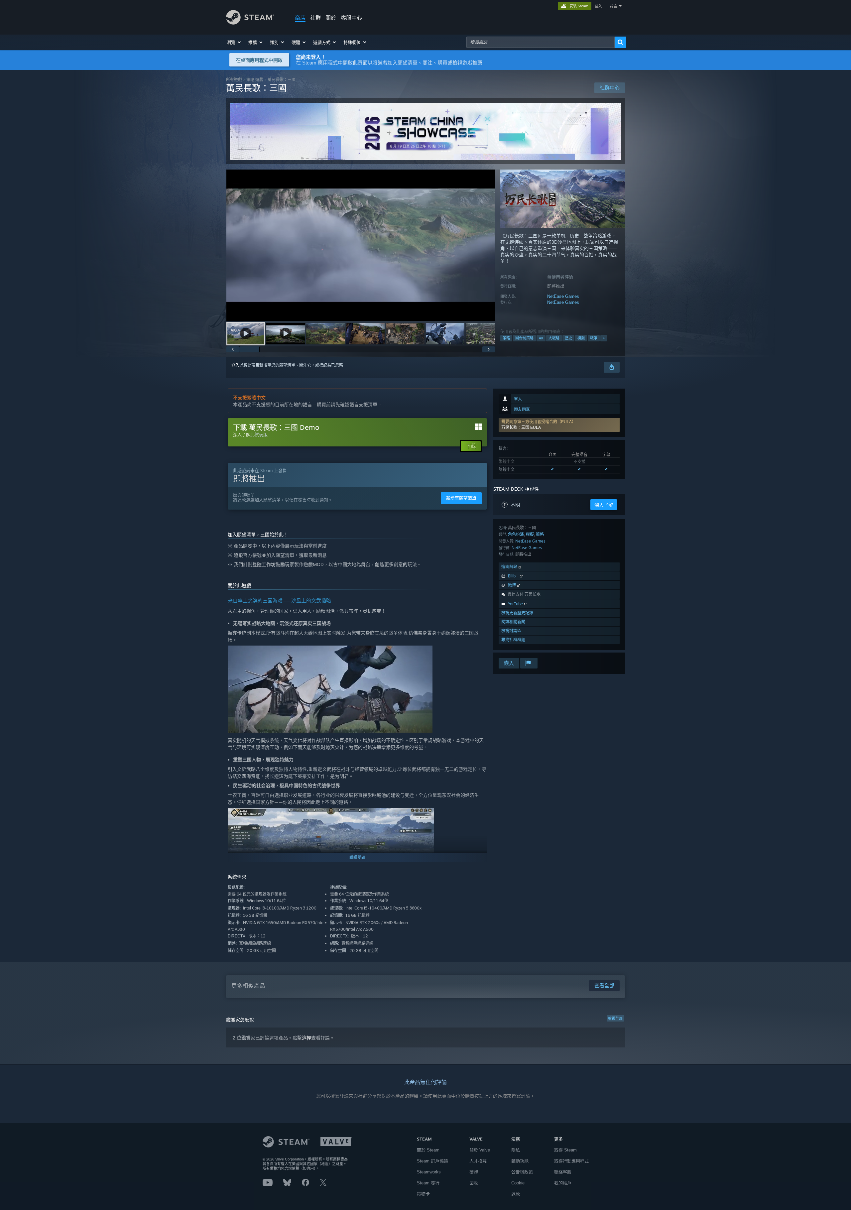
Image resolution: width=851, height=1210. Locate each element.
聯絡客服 (562, 1171)
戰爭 (593, 338)
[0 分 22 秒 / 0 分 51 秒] (360, 245)
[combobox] (540, 42)
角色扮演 (516, 534)
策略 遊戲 (254, 79)
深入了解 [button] (603, 505)
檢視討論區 (511, 630)
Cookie (518, 1182)
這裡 (306, 1037)
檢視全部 (615, 1019)
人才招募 (478, 1160)
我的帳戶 (562, 1182)
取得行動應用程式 (571, 1160)
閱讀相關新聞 (513, 621)
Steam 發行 (428, 1182)
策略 (506, 338)
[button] (234, 42)
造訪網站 (510, 566)
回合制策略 (524, 338)
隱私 (515, 1150)
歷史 (568, 338)
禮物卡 (423, 1193)
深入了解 (241, 434)
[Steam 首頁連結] (250, 23)
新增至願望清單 (461, 498)
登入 (598, 6)
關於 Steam (428, 1150)
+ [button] (604, 338)
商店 (300, 17)
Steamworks (429, 1171)
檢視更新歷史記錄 (517, 612)
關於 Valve (479, 1150)
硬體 (473, 1171)
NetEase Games (563, 296)
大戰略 (553, 338)
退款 (515, 1193)
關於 (330, 17)
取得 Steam (565, 1150)
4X (541, 338)
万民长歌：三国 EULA (521, 427)
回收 (473, 1182)
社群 (315, 17)
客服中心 (351, 17)
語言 (613, 6)
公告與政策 (522, 1171)
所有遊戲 (234, 79)
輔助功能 (520, 1160)
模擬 (581, 338)
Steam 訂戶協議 (432, 1160)
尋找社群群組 (513, 639)
